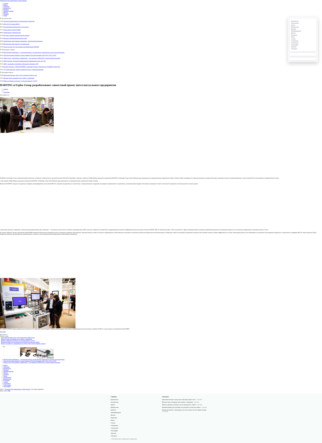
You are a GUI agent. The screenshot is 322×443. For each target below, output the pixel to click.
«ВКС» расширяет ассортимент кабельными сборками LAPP (20, 64)
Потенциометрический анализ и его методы (16, 27)
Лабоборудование (8, 11)
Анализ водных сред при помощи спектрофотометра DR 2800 (21, 47)
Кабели (5, 5)
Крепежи (6, 9)
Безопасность (7, 8)
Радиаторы (6, 380)
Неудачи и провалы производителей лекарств (16, 35)
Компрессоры (7, 379)
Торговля (6, 14)
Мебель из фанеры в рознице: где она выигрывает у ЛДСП (20, 81)
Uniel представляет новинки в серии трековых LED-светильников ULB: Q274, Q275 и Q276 (29, 55)
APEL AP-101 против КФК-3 (11, 24)
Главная (5, 3)
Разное (5, 15)
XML (8, 390)
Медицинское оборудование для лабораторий (16, 44)
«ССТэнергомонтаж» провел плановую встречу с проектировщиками (23, 69)
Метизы (5, 12)
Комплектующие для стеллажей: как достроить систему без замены (20, 342)
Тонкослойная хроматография (11, 30)
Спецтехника (7, 385)
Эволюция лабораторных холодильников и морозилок (18, 21)
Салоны (5, 382)
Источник (3, 331)
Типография (6, 386)
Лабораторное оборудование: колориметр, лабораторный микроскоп (23, 41)
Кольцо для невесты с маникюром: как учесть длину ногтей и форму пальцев (23, 343)
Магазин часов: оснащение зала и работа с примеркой (18, 78)
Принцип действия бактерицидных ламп (15, 38)
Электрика (6, 6)
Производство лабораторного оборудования (17, 389)
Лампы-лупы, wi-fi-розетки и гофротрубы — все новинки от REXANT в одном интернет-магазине (31, 58)
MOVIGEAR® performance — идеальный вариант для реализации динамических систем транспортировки (33, 52)
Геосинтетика (7, 377)
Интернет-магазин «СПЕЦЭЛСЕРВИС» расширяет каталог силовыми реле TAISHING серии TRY (31, 66)
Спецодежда (6, 383)
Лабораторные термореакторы (12, 32)
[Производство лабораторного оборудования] (13, 0)
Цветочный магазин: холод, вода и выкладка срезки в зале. (20, 75)
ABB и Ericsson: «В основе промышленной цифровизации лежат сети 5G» (24, 61)
